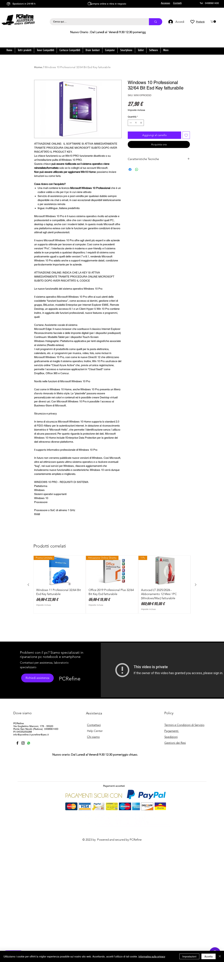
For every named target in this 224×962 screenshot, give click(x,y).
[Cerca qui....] (155, 21)
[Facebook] (17, 743)
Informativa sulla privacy (151, 956)
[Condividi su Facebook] (130, 169)
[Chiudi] (220, 956)
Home (38, 67)
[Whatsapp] (28, 743)
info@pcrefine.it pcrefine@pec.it (31, 734)
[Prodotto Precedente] (28, 585)
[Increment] (141, 123)
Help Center (95, 731)
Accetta (208, 956)
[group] (112, 584)
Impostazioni (189, 956)
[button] (213, 21)
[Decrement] (130, 123)
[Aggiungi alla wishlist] (186, 135)
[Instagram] (23, 743)
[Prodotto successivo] (196, 585)
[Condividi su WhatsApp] (137, 169)
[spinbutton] (135, 123)
